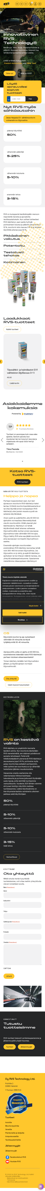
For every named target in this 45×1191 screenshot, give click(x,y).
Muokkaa (21, 620)
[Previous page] (2, 440)
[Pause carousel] (22, 461)
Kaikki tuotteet (12, 329)
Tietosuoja (11, 1188)
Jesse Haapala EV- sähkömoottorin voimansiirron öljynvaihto (20, 119)
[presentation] (20, 974)
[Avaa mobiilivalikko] (40, 4)
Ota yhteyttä (11, 679)
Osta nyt (9, 73)
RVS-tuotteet (22, 482)
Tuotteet (9, 1055)
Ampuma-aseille (12, 1145)
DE (22, 4)
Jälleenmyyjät (26, 1055)
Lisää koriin (14, 383)
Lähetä (9, 985)
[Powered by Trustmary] (22, 414)
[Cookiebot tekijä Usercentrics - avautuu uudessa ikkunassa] (32, 569)
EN (17, 4)
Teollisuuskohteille (13, 1148)
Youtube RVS (25, 1170)
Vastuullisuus (11, 857)
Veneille (8, 1138)
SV (26, 4)
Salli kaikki (22, 613)
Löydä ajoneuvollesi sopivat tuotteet (17, 88)
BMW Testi (31, 63)
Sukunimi (6, 901)
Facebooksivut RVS (25, 1165)
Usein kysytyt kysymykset (18, 685)
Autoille (8, 1131)
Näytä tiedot (33, 606)
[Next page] (43, 440)
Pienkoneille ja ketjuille (14, 1141)
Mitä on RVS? (26, 73)
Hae (30, 99)
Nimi (5, 891)
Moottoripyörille (12, 1134)
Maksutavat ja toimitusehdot (17, 1187)
